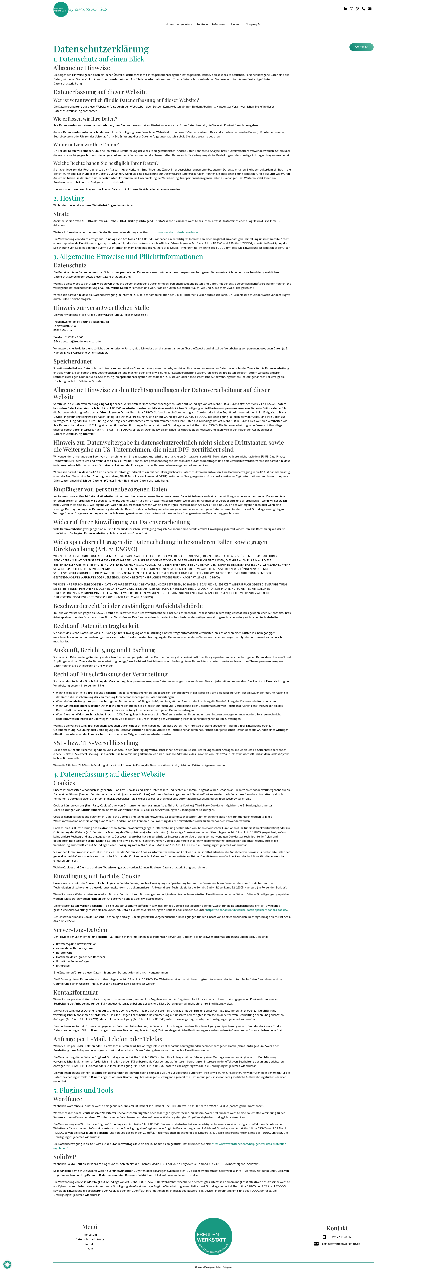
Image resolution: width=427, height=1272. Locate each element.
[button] (7, 1264)
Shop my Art (254, 24)
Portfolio (202, 24)
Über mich (236, 24)
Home (169, 24)
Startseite (361, 47)
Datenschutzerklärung (90, 1239)
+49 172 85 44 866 (341, 1237)
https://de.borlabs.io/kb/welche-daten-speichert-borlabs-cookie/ (246, 910)
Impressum (90, 1234)
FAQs (89, 1249)
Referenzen (218, 24)
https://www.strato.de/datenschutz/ (175, 232)
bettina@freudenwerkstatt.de (341, 1244)
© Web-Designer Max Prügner (214, 1267)
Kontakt (90, 1244)
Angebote (183, 24)
